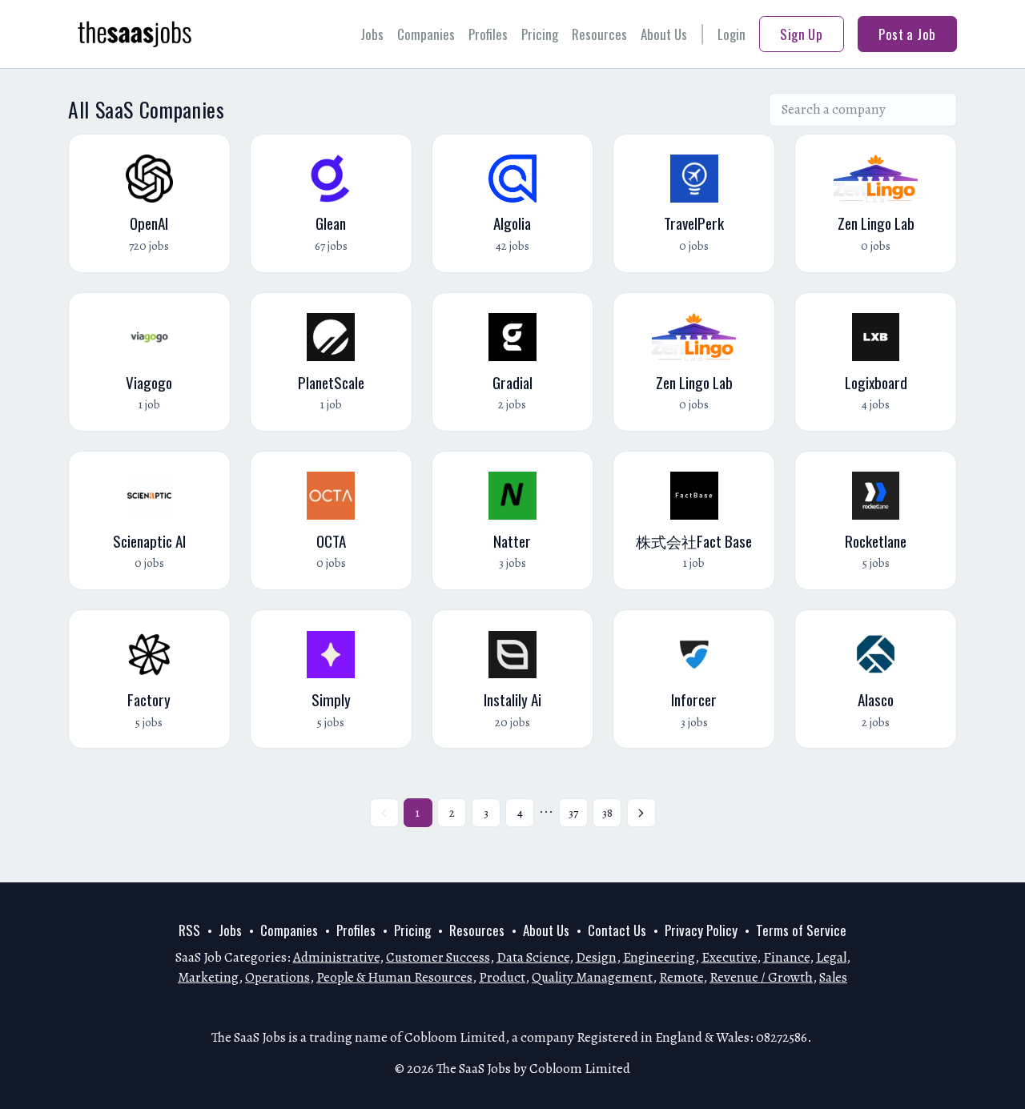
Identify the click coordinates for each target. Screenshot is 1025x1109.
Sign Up (801, 34)
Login (732, 34)
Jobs (372, 34)
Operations (277, 977)
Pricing (539, 34)
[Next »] (641, 812)
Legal (831, 957)
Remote (681, 977)
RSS (189, 930)
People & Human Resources (394, 977)
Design (596, 957)
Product (502, 977)
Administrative (336, 957)
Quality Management (592, 977)
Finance (786, 957)
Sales (833, 977)
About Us (664, 34)
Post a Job (906, 34)
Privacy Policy (701, 930)
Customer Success (438, 957)
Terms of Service (801, 930)
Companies (426, 34)
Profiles (488, 34)
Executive (729, 957)
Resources (599, 34)
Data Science (532, 957)
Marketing (208, 977)
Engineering (659, 957)
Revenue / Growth (761, 977)
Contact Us (617, 930)
